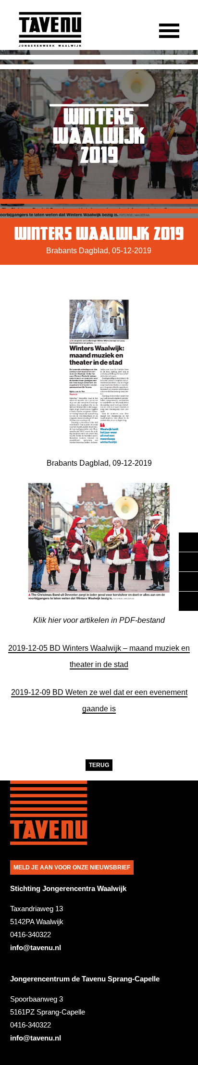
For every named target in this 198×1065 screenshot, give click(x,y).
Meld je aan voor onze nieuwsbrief (71, 867)
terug (99, 765)
